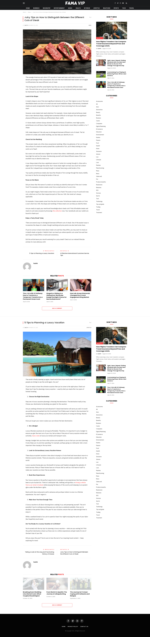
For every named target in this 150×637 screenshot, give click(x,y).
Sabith (26, 25)
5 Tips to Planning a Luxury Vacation (41, 253)
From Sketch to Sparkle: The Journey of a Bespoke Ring (56, 593)
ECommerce (99, 129)
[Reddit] (17, 96)
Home (28, 8)
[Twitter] (17, 87)
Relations (106, 8)
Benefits (99, 38)
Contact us (84, 626)
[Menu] (24, 3)
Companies (99, 123)
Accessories (99, 101)
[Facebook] (17, 82)
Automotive (99, 109)
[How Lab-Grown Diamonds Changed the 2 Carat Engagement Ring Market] (80, 285)
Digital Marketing (101, 126)
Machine (98, 165)
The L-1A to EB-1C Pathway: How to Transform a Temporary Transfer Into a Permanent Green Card (33, 296)
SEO (97, 190)
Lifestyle (96, 8)
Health (78, 8)
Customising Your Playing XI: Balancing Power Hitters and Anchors (116, 73)
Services (98, 193)
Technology (99, 201)
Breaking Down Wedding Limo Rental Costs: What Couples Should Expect (32, 594)
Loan (97, 162)
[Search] (126, 3)
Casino (98, 121)
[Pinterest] (17, 91)
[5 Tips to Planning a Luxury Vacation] (57, 354)
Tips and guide (100, 204)
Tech (124, 8)
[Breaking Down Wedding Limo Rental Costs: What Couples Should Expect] (33, 584)
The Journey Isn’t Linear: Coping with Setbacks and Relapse (80, 594)
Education (99, 132)
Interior (87, 8)
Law (97, 157)
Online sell (99, 176)
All (97, 104)
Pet (97, 179)
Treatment (99, 212)
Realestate (99, 185)
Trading (98, 207)
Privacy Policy (73, 626)
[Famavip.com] (75, 3)
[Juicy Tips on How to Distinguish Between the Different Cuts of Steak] (57, 51)
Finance (98, 140)
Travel (131, 8)
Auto (97, 107)
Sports (116, 8)
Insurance (99, 151)
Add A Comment (57, 308)
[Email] (17, 105)
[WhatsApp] (17, 100)
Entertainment (59, 8)
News (90, 25)
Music (70, 8)
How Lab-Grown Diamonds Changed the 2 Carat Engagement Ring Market (80, 295)
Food (97, 143)
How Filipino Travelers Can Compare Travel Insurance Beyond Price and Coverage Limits (111, 44)
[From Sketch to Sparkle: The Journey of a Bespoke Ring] (57, 584)
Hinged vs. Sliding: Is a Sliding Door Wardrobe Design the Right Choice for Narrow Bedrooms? (56, 296)
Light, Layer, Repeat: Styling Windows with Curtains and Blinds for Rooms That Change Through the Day (116, 63)
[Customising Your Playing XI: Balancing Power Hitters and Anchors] (101, 74)
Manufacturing (100, 168)
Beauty (98, 112)
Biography (46, 8)
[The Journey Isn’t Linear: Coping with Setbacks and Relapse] (80, 584)
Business (36, 8)
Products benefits (101, 182)
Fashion (98, 137)
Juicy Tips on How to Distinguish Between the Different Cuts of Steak (74, 553)
